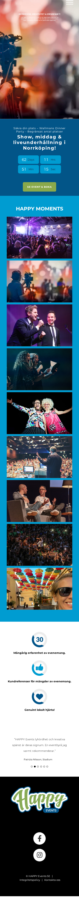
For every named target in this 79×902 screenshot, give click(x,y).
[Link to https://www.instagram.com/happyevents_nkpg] (39, 859)
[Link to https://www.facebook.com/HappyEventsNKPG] (39, 843)
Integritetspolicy (30, 884)
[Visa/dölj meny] (70, 2)
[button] (32, 771)
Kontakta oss (52, 884)
